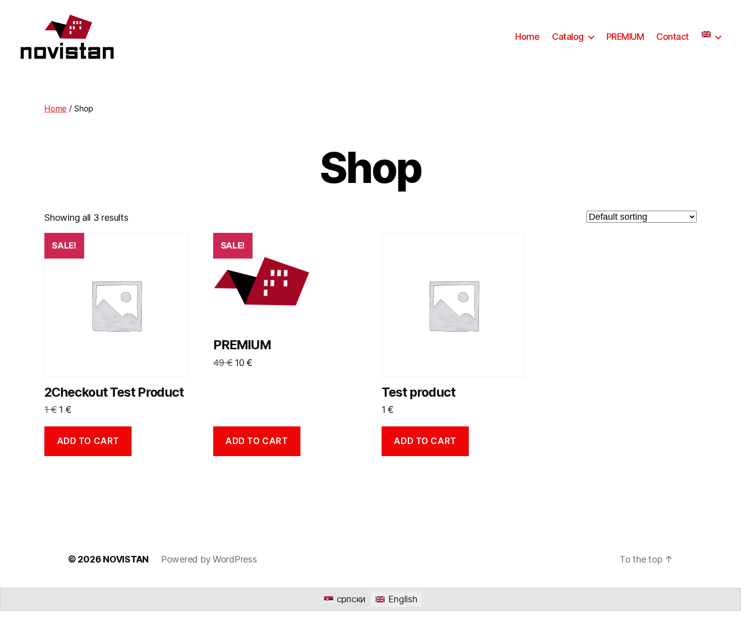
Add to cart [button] (88, 441)
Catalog (568, 36)
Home (527, 36)
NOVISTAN (126, 559)
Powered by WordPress (209, 559)
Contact (672, 36)
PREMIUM (625, 36)
